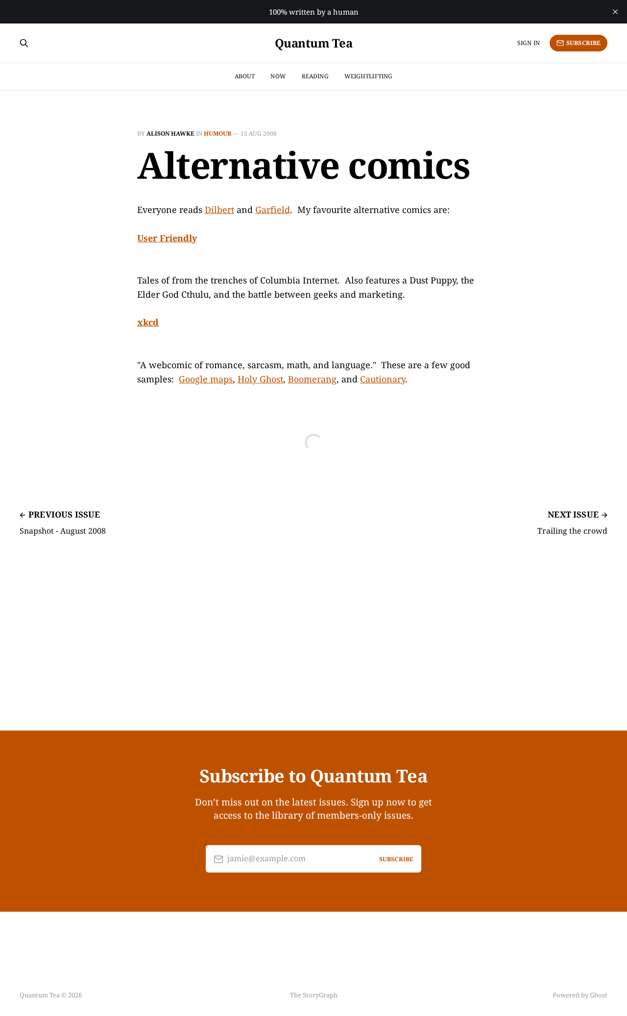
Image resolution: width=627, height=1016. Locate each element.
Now (278, 76)
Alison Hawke (170, 133)
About (245, 76)
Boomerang (312, 379)
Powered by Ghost (580, 995)
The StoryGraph (314, 995)
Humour (218, 133)
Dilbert (219, 209)
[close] (615, 12)
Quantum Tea (314, 43)
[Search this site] (24, 43)
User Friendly (167, 238)
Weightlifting (368, 76)
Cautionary (382, 379)
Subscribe (583, 43)
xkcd (148, 322)
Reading (315, 76)
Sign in (528, 43)
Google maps (206, 379)
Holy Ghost (260, 379)
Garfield (272, 209)
